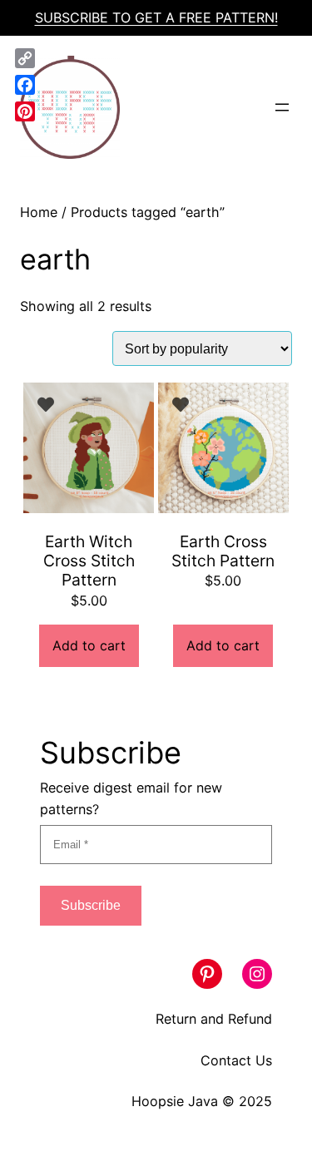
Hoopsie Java (174, 1101)
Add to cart (89, 645)
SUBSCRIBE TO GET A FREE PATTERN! (156, 17)
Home (38, 212)
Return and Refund (214, 1018)
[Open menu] (282, 107)
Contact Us (236, 1060)
